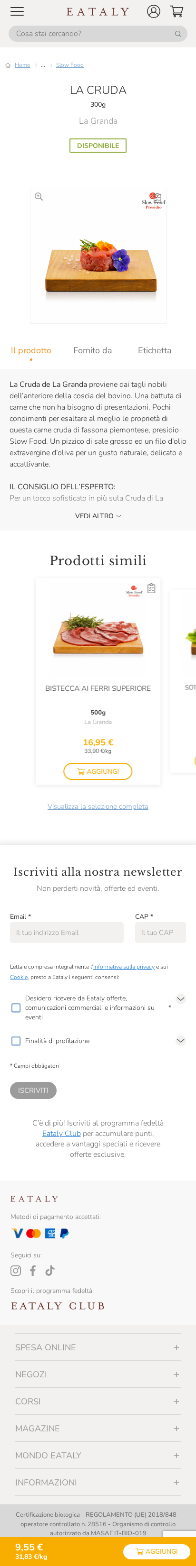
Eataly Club (61, 1133)
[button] (154, 11)
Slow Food (70, 65)
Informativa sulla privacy (124, 967)
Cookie (19, 977)
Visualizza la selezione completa (98, 806)
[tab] (31, 350)
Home (22, 65)
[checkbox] (15, 1008)
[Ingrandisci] (39, 196)
